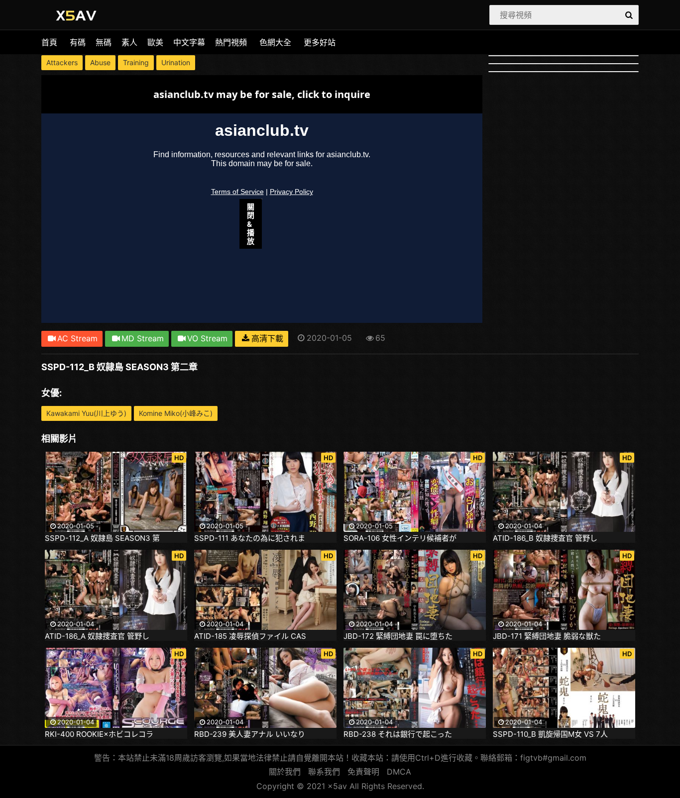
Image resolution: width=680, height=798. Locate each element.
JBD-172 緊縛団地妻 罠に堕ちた (398, 636)
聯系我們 (324, 772)
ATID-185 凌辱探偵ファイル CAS (250, 636)
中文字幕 (189, 42)
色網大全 (275, 42)
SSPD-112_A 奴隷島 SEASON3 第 (102, 538)
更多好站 (320, 42)
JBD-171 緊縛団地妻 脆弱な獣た (547, 636)
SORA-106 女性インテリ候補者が (399, 538)
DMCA (399, 772)
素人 (129, 42)
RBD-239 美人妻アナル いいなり (249, 734)
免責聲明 (363, 772)
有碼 (78, 42)
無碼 (104, 42)
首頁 (49, 42)
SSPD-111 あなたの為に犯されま (249, 538)
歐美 (155, 42)
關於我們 (285, 772)
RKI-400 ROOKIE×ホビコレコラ (99, 734)
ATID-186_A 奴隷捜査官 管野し (97, 636)
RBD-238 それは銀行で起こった (397, 734)
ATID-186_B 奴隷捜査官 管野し (545, 538)
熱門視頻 (231, 42)
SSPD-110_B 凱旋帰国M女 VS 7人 (550, 734)
